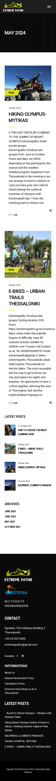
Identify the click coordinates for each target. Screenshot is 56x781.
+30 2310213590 (15, 638)
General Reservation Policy (19, 678)
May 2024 (10, 521)
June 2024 (10, 516)
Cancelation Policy (15, 683)
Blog (11, 92)
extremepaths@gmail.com (21, 644)
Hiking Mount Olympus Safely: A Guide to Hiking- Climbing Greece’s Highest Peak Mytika (27, 726)
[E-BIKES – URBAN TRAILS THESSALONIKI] (28, 254)
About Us (10, 672)
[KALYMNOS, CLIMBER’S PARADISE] (10, 485)
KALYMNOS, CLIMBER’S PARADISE (34, 485)
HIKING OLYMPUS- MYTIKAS (31, 467)
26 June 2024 (24, 481)
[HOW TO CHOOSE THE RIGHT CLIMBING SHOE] (10, 430)
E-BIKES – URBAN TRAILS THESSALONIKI (28, 746)
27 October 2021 (25, 426)
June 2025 (10, 511)
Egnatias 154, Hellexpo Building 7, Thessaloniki (25, 630)
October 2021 (13, 526)
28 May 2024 (15, 108)
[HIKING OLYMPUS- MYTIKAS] (28, 83)
